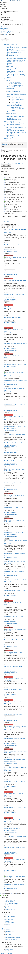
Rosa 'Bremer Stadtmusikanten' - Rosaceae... (15, 461)
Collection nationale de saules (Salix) (16, 60)
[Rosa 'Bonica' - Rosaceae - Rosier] (13, 306)
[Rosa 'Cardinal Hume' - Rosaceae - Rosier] (15, 629)
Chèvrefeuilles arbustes (16, 83)
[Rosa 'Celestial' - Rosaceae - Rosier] (13, 678)
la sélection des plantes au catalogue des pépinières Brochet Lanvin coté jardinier (16, 52)
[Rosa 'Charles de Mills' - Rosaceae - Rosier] (15, 794)
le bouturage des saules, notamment (16, 137)
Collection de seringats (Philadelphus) (16, 58)
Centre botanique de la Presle (14, 119)
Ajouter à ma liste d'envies (10, 219)
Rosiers (9, 96)
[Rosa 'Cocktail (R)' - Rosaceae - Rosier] (14, 876)
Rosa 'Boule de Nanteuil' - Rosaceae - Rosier (15, 343)
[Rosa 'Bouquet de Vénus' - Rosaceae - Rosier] (15, 373)
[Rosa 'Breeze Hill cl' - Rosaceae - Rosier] (14, 434)
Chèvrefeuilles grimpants (16, 85)
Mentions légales (9, 922)
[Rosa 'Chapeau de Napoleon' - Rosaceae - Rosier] (15, 768)
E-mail (7, 951)
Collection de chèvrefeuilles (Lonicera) (16, 57)
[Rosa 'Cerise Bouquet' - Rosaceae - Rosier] (15, 751)
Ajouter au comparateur (10, 249)
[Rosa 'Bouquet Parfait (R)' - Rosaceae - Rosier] (15, 389)
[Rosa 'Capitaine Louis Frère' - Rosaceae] (15, 561)
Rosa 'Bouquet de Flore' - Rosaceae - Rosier (15, 364)
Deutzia (9, 80)
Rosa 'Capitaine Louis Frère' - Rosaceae (14, 571)
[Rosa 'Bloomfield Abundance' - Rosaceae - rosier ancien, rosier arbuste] (15, 230)
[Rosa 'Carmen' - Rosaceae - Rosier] (13, 652)
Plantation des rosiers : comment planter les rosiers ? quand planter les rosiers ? (16, 132)
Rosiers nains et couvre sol (17, 101)
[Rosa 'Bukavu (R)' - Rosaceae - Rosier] (14, 495)
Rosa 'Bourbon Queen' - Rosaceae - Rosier (15, 426)
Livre (8, 112)
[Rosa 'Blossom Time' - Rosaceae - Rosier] (15, 257)
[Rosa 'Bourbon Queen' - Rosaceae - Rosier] (15, 417)
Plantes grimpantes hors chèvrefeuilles (16, 94)
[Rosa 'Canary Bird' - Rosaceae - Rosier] (14, 520)
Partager (9, 216)
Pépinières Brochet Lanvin (6, 32)
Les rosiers (10, 66)
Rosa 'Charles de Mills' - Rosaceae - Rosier (15, 807)
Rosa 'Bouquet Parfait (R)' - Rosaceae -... (14, 404)
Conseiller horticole (9, 121)
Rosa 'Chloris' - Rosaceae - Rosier (12, 828)
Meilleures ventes (9, 918)
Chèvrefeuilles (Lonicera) (13, 82)
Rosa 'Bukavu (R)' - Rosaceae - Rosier (13, 507)
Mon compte (6, 929)
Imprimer (6, 221)
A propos (7, 924)
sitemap (7, 926)
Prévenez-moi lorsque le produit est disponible (12, 164)
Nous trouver (7, 140)
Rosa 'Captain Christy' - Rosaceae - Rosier (14, 590)
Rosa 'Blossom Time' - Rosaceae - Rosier (14, 268)
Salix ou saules (9, 901)
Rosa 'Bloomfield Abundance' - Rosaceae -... (15, 245)
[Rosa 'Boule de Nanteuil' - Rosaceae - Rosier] (15, 330)
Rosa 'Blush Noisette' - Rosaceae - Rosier (14, 294)
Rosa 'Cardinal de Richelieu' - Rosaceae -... (15, 616)
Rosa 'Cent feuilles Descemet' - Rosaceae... (15, 738)
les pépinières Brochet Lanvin (14, 46)
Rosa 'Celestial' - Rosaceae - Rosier (13, 689)
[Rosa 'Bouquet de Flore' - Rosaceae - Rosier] (15, 356)
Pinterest (22, 216)
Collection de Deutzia (12, 55)
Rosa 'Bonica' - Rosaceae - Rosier (12, 317)
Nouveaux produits (10, 916)
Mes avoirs (8, 934)
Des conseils (7, 126)
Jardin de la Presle (8, 115)
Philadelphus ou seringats (11, 903)
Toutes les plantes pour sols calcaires (16, 74)
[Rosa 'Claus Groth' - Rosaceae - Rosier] (14, 859)
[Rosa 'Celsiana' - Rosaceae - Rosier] (13, 701)
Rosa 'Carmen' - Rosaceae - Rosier (13, 666)
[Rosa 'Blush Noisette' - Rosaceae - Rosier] (15, 280)
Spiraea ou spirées (10, 900)
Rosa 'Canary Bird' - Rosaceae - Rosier (14, 532)
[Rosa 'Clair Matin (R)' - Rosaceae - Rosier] (15, 836)
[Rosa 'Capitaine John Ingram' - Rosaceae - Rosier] (15, 541)
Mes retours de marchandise (12, 933)
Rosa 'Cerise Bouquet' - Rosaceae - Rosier (14, 759)
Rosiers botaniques (15, 102)
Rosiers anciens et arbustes (17, 97)
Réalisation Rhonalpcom (6, 953)
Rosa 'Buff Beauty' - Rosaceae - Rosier (13, 483)
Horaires (5, 34)
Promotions (8, 915)
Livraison (7, 921)
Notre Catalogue (8, 79)
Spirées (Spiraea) (11, 90)
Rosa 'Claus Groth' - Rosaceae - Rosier (14, 868)
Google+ (16, 216)
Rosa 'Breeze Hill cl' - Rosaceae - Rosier (14, 443)
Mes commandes (9, 931)
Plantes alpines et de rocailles (14, 105)
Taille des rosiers (9, 908)
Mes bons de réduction (11, 939)
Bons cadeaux (7, 138)
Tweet (3, 216)
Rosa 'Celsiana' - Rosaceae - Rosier (13, 714)
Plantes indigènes (11, 113)
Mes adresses (8, 936)
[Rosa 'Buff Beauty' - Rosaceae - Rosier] (14, 469)
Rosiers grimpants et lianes (17, 99)
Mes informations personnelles (13, 937)
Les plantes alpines (12, 65)
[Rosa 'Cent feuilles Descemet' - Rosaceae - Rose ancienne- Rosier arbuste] (15, 727)
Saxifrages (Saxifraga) (15, 107)
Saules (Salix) (10, 88)
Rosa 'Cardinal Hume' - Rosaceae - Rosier (14, 640)
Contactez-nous (9, 919)
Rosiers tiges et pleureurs (16, 104)
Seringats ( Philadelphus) (13, 87)
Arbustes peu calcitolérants (14, 93)
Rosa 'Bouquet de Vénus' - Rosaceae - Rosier (15, 380)
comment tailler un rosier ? (14, 135)
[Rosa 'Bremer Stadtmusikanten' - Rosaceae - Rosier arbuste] (15, 451)
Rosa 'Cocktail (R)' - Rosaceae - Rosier (14, 884)
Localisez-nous (9, 949)
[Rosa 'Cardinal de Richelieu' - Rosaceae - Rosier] (15, 603)
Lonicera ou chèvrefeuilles (11, 905)
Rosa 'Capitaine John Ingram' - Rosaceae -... (15, 553)
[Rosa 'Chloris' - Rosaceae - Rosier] (13, 819)
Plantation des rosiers (10, 909)
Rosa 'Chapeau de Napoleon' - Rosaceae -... (15, 781)
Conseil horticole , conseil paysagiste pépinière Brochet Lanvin (16, 123)
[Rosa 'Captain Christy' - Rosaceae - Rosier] (15, 579)
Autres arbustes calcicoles (13, 91)
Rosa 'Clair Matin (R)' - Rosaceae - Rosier (14, 847)
